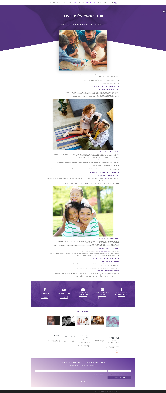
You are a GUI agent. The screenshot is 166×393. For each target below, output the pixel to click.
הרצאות (69, 2)
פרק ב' (93, 2)
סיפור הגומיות (57, 335)
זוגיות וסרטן (75, 2)
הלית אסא (106, 2)
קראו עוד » (117, 352)
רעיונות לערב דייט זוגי (99, 335)
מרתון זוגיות (81, 2)
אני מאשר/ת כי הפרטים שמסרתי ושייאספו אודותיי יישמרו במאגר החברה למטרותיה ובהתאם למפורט (109, 374)
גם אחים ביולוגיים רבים (104, 251)
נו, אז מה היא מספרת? (69, 336)
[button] (164, 11)
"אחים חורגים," (106, 178)
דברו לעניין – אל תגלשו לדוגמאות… (84, 336)
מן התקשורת (58, 2)
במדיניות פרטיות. (92, 374)
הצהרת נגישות (98, 391)
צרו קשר (49, 2)
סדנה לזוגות (88, 2)
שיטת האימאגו (99, 2)
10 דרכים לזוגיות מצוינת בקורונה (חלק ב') (114, 338)
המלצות (64, 2)
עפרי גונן (111, 391)
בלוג (54, 2)
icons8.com (103, 391)
